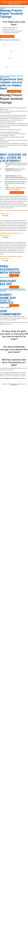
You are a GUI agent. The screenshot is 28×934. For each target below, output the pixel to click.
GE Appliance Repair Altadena (8, 467)
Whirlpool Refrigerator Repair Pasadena (10, 722)
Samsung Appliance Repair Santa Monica (11, 725)
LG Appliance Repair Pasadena (8, 396)
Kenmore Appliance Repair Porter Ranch (10, 598)
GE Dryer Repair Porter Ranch (8, 686)
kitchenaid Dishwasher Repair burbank (10, 465)
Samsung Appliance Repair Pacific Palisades (12, 901)
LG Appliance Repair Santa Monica (9, 388)
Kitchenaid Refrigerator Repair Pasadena (11, 681)
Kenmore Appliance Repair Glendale (9, 564)
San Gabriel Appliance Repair (8, 570)
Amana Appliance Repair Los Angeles (10, 784)
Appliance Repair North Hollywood (9, 736)
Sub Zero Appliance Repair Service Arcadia (11, 881)
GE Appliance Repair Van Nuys (8, 640)
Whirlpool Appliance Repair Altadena (9, 469)
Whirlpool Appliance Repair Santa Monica (11, 582)
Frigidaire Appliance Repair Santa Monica (11, 732)
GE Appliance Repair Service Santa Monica (11, 860)
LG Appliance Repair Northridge (8, 603)
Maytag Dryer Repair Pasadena (8, 492)
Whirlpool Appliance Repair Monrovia (10, 748)
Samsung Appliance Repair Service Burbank (11, 879)
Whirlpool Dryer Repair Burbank (8, 485)
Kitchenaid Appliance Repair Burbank (10, 411)
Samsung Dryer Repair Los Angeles (9, 669)
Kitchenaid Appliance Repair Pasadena (10, 414)
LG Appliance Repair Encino (7, 551)
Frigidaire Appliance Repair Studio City (10, 633)
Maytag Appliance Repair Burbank (9, 815)
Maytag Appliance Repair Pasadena (9, 488)
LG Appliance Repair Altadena (8, 470)
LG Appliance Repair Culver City (8, 393)
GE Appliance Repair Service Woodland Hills (11, 856)
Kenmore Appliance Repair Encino (9, 809)
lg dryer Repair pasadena (7, 424)
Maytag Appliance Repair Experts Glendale (11, 649)
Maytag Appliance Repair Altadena (9, 418)
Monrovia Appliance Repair (7, 746)
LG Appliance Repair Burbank (8, 590)
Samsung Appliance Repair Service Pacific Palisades (14, 853)
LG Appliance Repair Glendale (8, 556)
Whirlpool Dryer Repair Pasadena (9, 717)
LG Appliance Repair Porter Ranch (9, 607)
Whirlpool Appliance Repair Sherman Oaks (11, 580)
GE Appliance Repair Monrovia (8, 695)
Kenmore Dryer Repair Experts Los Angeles (11, 659)
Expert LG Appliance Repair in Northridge (11, 643)
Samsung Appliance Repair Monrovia (10, 750)
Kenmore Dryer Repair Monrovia (8, 690)
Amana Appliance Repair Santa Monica (10, 753)
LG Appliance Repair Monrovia (8, 699)
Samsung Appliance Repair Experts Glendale (12, 651)
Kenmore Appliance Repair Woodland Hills (11, 807)
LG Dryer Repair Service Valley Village (10, 863)
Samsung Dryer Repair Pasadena (9, 449)
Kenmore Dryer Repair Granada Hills (9, 896)
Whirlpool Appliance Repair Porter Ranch (11, 579)
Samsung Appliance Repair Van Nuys (10, 873)
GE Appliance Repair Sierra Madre (9, 697)
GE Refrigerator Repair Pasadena (9, 924)
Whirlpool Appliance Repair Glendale (10, 830)
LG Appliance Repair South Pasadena (10, 626)
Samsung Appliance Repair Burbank (9, 546)
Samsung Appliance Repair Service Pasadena (12, 852)
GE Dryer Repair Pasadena (7, 436)
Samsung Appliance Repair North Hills (10, 613)
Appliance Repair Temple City (8, 735)
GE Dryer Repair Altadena (7, 480)
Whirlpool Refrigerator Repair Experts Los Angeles (13, 661)
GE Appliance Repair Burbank (8, 559)
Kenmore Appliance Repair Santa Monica (11, 728)
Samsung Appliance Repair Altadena (9, 472)
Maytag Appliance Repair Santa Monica (10, 745)
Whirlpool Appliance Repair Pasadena (10, 421)
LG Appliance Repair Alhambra (8, 409)
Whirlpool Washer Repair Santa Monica (10, 702)
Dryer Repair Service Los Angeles (9, 861)
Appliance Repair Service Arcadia (9, 883)
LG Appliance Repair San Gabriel (9, 572)
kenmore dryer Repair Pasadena (8, 455)
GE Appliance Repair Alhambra (8, 403)
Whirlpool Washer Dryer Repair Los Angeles (11, 400)
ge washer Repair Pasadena (7, 432)
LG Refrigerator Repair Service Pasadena (11, 845)
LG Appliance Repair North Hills (8, 617)
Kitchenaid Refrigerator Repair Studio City (11, 679)
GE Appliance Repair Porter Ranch (9, 638)
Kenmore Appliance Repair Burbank (9, 814)
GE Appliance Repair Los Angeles (9, 405)
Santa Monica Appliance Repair (8, 768)
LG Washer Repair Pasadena (8, 763)
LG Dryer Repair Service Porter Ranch (10, 868)
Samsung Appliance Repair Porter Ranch (11, 615)
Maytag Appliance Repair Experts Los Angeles (12, 648)
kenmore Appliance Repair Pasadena (10, 452)
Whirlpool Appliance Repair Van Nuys (10, 871)
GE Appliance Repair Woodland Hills (10, 694)
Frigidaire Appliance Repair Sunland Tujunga (11, 631)
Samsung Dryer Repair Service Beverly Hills (11, 865)
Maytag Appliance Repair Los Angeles (10, 799)
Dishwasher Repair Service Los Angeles (10, 889)
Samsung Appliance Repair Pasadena (10, 447)
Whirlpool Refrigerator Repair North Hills (10, 718)
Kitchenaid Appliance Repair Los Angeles (11, 794)
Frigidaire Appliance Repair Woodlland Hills (11, 635)
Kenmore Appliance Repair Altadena (9, 419)
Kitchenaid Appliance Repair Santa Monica (11, 796)
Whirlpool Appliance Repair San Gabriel (10, 575)
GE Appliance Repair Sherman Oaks (9, 641)
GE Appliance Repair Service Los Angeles (11, 855)
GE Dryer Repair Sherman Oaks (8, 687)
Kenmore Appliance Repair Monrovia (9, 740)
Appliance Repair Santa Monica (8, 774)
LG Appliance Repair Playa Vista (9, 840)
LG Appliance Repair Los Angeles (9, 391)
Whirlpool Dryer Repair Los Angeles (9, 712)
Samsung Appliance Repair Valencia (9, 917)
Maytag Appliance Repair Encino (9, 782)
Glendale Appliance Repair (7, 827)
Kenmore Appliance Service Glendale (10, 592)
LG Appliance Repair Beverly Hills (9, 932)
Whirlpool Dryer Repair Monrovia (9, 713)
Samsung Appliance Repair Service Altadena (11, 878)
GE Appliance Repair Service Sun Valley (10, 858)
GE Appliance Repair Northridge (8, 636)
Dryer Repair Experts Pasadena (8, 656)
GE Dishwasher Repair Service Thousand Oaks (12, 893)
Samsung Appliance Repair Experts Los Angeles (12, 646)
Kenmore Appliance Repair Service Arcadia (11, 884)
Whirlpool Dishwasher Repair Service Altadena (12, 894)
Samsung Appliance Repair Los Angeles (10, 723)
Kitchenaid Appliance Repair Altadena (10, 498)
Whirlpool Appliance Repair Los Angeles (10, 577)
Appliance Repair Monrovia (7, 730)
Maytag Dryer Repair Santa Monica (9, 705)
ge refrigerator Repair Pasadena (8, 434)
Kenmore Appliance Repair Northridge (10, 602)
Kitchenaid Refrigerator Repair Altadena (10, 501)
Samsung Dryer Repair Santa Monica (10, 709)
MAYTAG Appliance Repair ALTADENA (10, 437)
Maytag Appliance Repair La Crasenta (10, 802)
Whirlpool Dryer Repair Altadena (8, 516)
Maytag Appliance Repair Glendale (9, 562)
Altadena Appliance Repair (7, 756)
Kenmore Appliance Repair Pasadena (10, 600)
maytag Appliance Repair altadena (9, 439)
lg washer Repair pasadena (7, 426)
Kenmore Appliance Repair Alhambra (10, 406)
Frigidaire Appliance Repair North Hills (10, 630)
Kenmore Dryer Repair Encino (8, 898)
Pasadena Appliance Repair (7, 755)
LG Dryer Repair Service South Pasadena (11, 866)
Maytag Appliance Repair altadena (9, 460)
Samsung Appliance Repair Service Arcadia (11, 886)
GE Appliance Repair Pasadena (8, 413)
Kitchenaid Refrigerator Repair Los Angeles (11, 676)
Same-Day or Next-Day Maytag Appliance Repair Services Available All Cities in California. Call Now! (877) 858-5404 (14, 2)
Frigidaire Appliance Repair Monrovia (10, 764)
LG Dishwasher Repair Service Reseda (10, 891)
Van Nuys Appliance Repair (7, 791)
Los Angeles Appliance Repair (8, 781)
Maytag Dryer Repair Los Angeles (9, 667)
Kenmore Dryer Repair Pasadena (9, 508)
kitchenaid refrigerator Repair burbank (10, 459)
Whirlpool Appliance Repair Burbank (9, 482)
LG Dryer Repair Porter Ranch (8, 684)
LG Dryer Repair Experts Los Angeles (10, 654)
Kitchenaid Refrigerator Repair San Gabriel (11, 677)
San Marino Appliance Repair (8, 672)
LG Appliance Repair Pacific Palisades (10, 909)
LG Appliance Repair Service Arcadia (10, 888)
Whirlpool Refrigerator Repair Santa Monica (11, 720)
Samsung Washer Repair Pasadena (9, 758)
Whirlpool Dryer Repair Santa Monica (10, 715)
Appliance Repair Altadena (7, 464)
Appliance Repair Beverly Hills (8, 741)
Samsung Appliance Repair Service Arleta (11, 876)
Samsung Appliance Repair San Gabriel (10, 574)
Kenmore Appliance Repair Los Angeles (10, 408)
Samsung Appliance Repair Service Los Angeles (12, 848)
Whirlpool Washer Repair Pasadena (9, 704)
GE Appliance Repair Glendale (8, 557)
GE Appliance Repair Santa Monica (9, 398)
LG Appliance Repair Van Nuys (8, 870)
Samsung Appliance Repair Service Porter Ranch (13, 850)
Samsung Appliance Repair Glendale (10, 786)
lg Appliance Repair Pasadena (8, 441)
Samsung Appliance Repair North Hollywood (11, 914)
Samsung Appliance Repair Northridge (10, 610)
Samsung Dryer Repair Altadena (8, 526)
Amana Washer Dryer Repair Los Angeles (11, 401)
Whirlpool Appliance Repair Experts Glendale (12, 653)
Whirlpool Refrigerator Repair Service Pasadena (12, 847)
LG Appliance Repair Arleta (7, 541)
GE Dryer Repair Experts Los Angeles (10, 658)
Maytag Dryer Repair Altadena (8, 462)
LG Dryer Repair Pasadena (7, 682)
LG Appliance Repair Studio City (8, 625)
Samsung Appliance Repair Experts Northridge (12, 644)
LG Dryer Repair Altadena (7, 495)
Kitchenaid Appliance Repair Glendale (10, 561)
